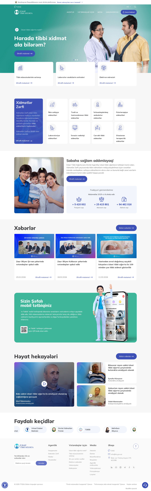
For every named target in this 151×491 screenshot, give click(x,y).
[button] (75, 2)
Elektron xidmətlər (75, 462)
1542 (113, 451)
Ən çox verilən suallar (76, 459)
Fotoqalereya (95, 471)
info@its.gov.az (116, 454)
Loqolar (93, 474)
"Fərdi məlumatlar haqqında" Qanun (79, 484)
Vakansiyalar (73, 465)
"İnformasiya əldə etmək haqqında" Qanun (109, 484)
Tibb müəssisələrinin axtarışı (76, 455)
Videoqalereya (95, 468)
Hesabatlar (52, 460)
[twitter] (134, 467)
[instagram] (120, 467)
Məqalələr (93, 460)
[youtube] (116, 467)
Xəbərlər (93, 451)
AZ (128, 7)
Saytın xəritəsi (132, 484)
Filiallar (50, 457)
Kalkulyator (73, 468)
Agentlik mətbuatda (94, 464)
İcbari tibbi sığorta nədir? (78, 451)
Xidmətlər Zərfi (53, 454)
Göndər (41, 463)
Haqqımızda (52, 451)
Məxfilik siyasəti (131, 488)
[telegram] (125, 467)
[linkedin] (111, 467)
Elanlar (92, 454)
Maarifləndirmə (95, 457)
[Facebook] (129, 467)
